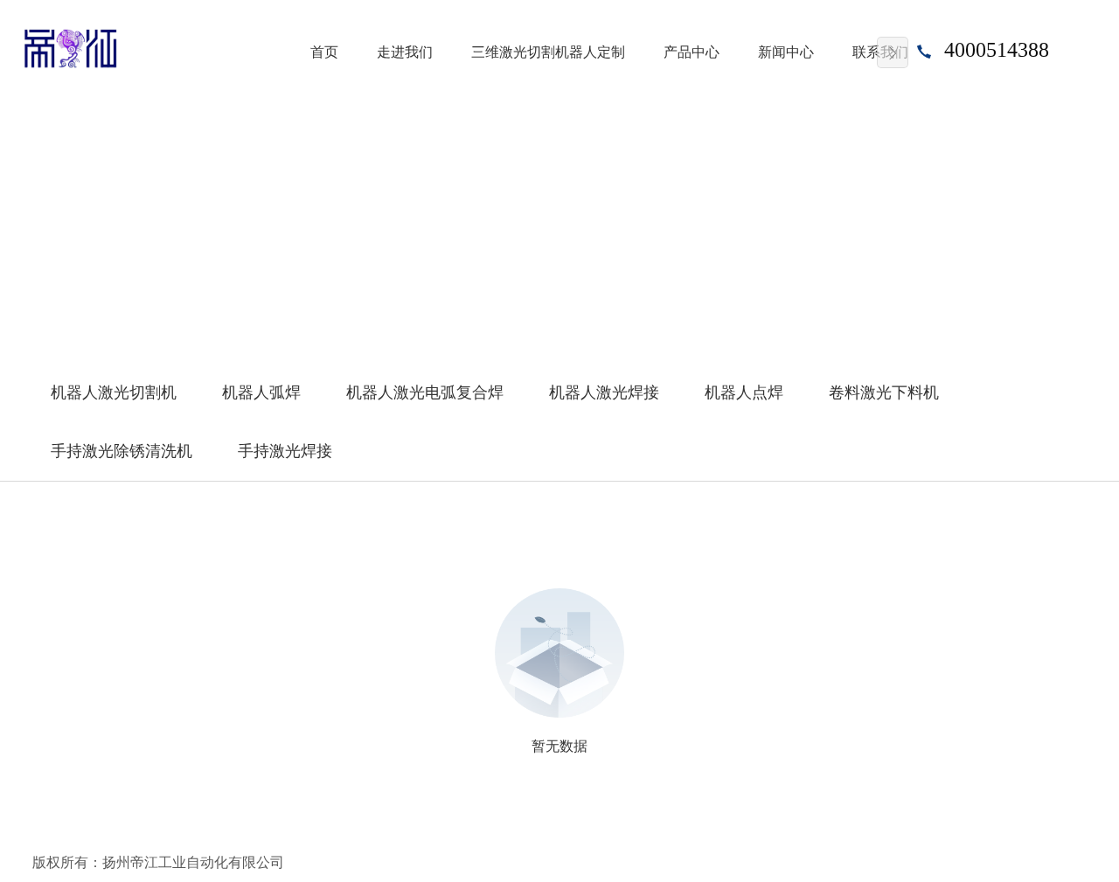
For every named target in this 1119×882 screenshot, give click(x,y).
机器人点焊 (744, 392)
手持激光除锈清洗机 (121, 451)
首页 (324, 52)
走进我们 (405, 52)
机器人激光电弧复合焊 (425, 392)
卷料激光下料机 (884, 392)
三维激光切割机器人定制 (548, 52)
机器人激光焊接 (604, 392)
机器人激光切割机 (114, 392)
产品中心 (691, 52)
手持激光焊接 (285, 451)
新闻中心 (786, 52)
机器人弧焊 (261, 392)
